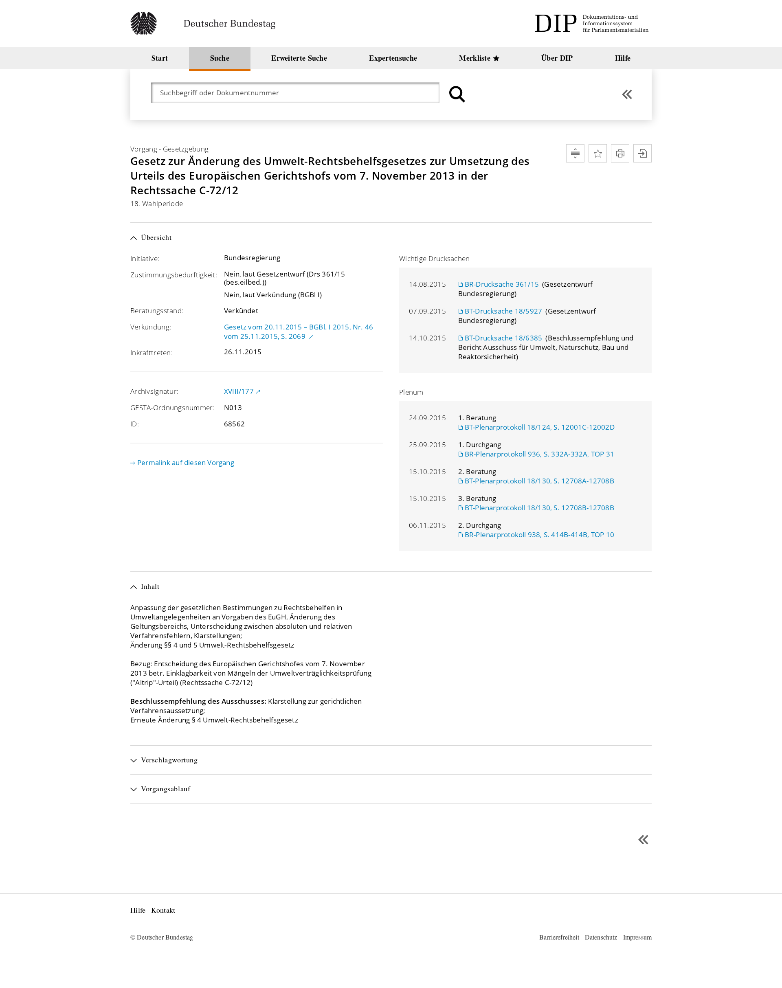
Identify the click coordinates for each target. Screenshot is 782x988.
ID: (134, 423)
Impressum (637, 937)
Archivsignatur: (154, 391)
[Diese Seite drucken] (620, 153)
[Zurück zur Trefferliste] (627, 94)
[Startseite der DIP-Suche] (593, 23)
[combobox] (299, 93)
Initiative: (144, 258)
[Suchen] (456, 94)
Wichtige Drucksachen (434, 258)
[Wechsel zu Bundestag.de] (206, 23)
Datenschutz (601, 937)
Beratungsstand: (156, 310)
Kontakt (163, 910)
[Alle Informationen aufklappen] (575, 153)
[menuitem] (159, 58)
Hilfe (137, 910)
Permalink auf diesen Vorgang (185, 462)
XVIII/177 (239, 391)
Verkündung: (150, 327)
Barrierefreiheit (559, 937)
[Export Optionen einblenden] (642, 153)
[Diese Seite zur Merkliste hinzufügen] (598, 153)
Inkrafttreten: (151, 352)
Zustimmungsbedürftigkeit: (173, 274)
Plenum (411, 392)
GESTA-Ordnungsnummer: (172, 407)
